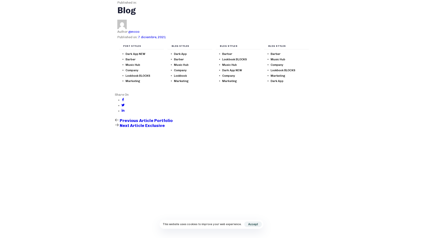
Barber (131, 59)
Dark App (135, 54)
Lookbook (138, 75)
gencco (133, 32)
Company (132, 70)
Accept (253, 224)
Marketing (133, 81)
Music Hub (133, 64)
